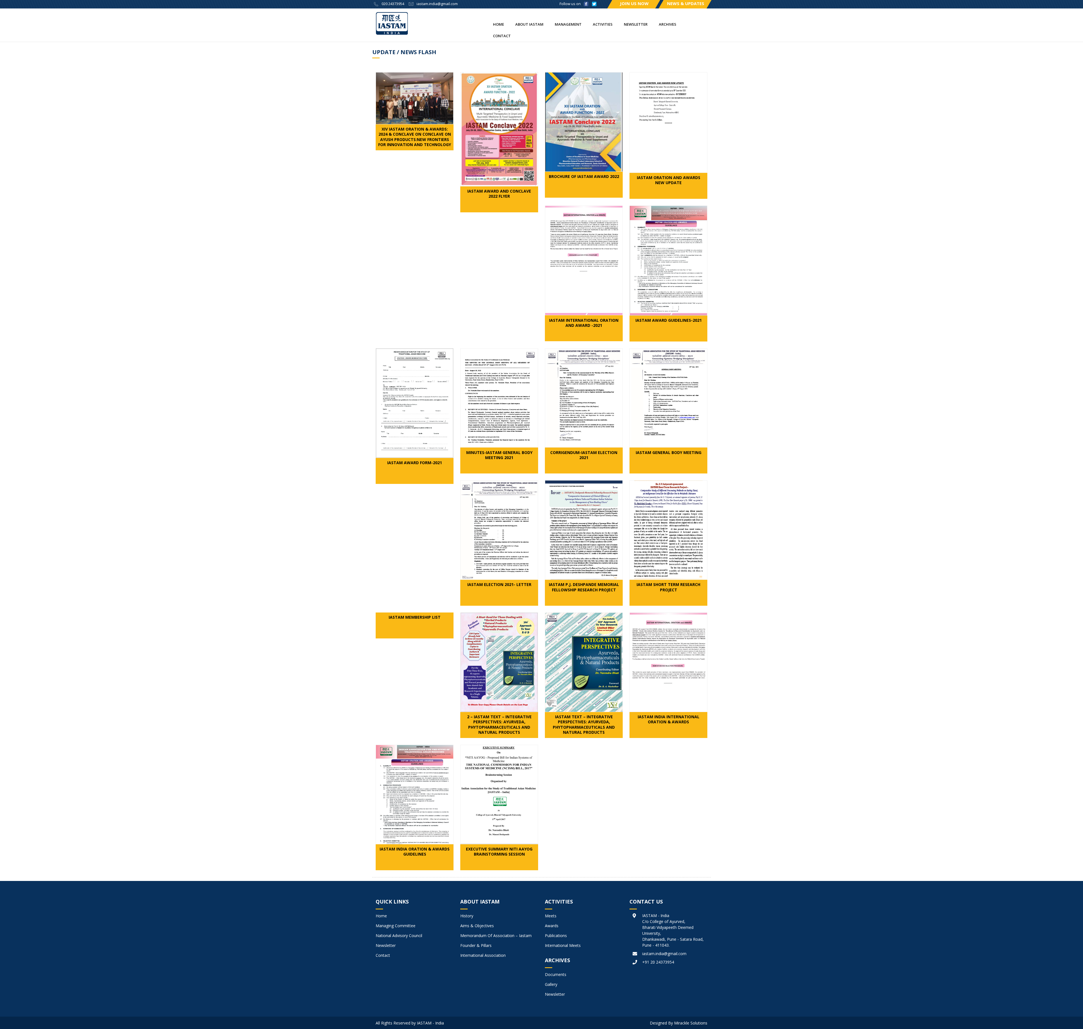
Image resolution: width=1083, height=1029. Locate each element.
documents (555, 974)
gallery (551, 984)
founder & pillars (476, 945)
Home (381, 915)
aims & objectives (477, 925)
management (568, 24)
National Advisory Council (399, 935)
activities (603, 24)
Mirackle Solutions (690, 1023)
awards (551, 925)
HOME (498, 24)
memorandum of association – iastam (496, 935)
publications (556, 935)
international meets (563, 945)
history (466, 915)
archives (667, 24)
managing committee (395, 925)
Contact (502, 35)
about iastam (529, 24)
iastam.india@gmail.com (437, 3)
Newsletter (636, 24)
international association (483, 955)
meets (550, 915)
